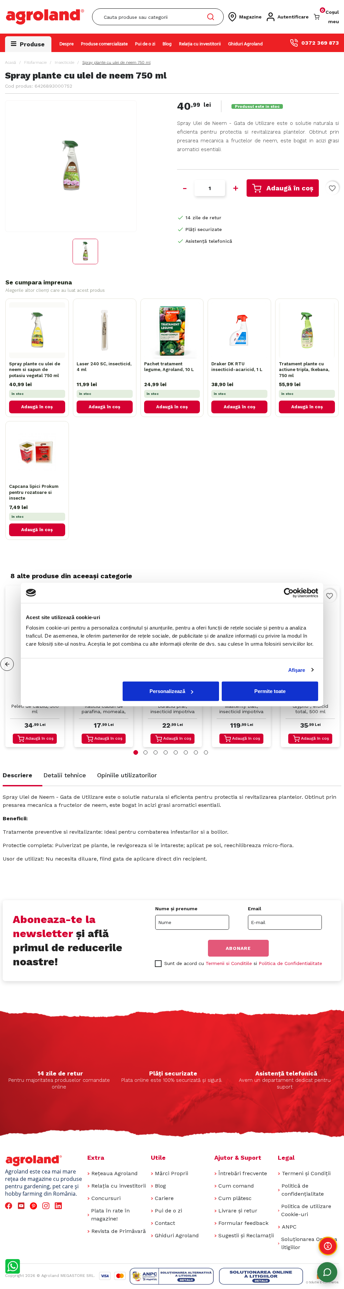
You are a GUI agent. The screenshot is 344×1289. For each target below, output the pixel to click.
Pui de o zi (145, 44)
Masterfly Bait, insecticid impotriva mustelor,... (241, 709)
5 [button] (176, 752)
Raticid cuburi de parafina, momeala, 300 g (104, 709)
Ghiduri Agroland (245, 44)
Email (254, 908)
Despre (66, 44)
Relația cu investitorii (200, 44)
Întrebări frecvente (242, 1173)
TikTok (72, 1205)
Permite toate (270, 691)
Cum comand (236, 1186)
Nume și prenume (176, 908)
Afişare (296, 670)
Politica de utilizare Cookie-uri (306, 1210)
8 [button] (206, 752)
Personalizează (167, 691)
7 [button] (196, 752)
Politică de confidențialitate (303, 1190)
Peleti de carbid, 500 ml (35, 708)
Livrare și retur (237, 1210)
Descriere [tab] (17, 775)
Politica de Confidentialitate (290, 963)
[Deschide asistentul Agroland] (327, 1272)
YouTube (22, 1205)
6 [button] (186, 752)
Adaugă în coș (289, 188)
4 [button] (166, 752)
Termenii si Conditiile (229, 963)
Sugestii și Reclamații (246, 1235)
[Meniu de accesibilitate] (327, 1246)
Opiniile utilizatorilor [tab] (127, 775)
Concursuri (106, 1198)
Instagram (46, 1205)
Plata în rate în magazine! (110, 1214)
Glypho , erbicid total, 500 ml (310, 708)
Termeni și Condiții (306, 1173)
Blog (167, 44)
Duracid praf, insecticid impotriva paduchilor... (172, 709)
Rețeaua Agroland (114, 1173)
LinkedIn (59, 1205)
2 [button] (145, 752)
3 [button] (156, 752)
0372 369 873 (320, 43)
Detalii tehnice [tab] (64, 775)
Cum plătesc (235, 1198)
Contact (165, 1223)
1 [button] (135, 752)
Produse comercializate (104, 44)
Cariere (164, 1198)
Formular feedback (243, 1223)
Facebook (9, 1205)
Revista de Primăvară (118, 1231)
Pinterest (34, 1205)
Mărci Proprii (171, 1173)
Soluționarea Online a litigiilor (309, 1243)
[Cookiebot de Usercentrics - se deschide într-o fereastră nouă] (288, 593)
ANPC (289, 1227)
